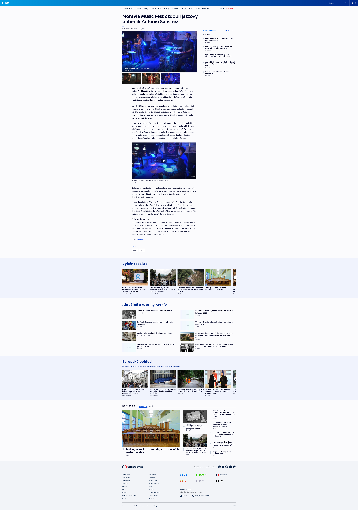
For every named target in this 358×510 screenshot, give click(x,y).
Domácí (153, 9)
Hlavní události (129, 9)
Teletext (125, 483)
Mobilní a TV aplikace (129, 495)
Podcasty (205, 9)
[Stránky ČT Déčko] (183, 481)
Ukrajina (139, 9)
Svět (159, 9)
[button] (164, 160)
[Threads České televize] (234, 466)
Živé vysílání (126, 478)
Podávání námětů (154, 492)
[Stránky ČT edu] (219, 481)
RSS (234, 506)
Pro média (152, 475)
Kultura (197, 9)
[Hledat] (346, 3)
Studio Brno (153, 481)
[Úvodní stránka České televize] (132, 466)
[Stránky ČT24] (183, 475)
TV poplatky (126, 481)
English (136, 506)
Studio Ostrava (154, 483)
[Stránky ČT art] (200, 481)
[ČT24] (5, 3)
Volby (146, 9)
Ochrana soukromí (145, 506)
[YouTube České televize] (226, 466)
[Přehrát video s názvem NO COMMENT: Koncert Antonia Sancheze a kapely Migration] (164, 161)
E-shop (124, 492)
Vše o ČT (125, 498)
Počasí (184, 9)
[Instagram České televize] (219, 466)
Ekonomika (175, 9)
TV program (126, 475)
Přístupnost (156, 506)
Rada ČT (151, 486)
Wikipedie (140, 239)
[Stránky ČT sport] (201, 475)
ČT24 (141, 250)
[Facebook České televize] (223, 466)
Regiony (166, 9)
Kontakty (152, 498)
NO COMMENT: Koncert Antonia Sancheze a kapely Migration (149, 181)
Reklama (152, 478)
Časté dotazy (153, 495)
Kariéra (151, 489)
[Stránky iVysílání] (221, 475)
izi (123, 27)
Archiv (135, 250)
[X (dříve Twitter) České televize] (230, 466)
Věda (190, 9)
